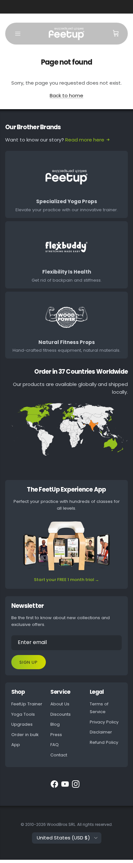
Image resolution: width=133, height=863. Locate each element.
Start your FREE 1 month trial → (66, 580)
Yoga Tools (23, 714)
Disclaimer (101, 732)
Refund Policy (104, 742)
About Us (59, 704)
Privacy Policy (104, 722)
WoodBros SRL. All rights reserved (79, 824)
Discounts (60, 714)
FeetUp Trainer (26, 704)
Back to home (66, 95)
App (15, 745)
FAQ (54, 745)
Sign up (28, 662)
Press (56, 735)
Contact (58, 755)
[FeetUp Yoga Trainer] (66, 33)
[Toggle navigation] (18, 33)
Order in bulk (25, 735)
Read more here (84, 139)
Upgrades (22, 724)
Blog (55, 724)
